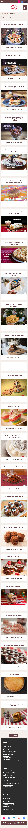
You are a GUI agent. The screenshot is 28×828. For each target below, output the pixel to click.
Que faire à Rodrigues (7, 786)
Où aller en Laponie (7, 746)
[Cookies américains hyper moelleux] (14, 67)
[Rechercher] (2, 1)
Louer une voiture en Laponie (9, 751)
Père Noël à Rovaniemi (8, 754)
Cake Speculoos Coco (14, 365)
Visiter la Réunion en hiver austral (10, 810)
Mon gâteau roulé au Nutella (14, 586)
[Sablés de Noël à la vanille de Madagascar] (14, 316)
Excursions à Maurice (7, 775)
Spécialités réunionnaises (8, 803)
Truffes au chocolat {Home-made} (14, 467)
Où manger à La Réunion (8, 804)
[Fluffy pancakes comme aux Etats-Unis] (14, 98)
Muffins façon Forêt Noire (14, 557)
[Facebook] (22, 1)
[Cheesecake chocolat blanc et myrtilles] (14, 162)
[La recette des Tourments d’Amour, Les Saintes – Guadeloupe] (14, 193)
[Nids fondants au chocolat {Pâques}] (14, 655)
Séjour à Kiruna (6, 756)
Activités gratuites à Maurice (9, 777)
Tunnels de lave (6, 807)
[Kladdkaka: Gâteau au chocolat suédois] (14, 285)
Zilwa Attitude (6, 781)
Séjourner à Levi (6, 759)
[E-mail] (25, 1)
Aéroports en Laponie (7, 748)
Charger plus (14, 735)
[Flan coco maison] (14, 685)
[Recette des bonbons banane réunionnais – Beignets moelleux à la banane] (14, 131)
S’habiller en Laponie (7, 749)
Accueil (3, 13)
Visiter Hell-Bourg (6, 801)
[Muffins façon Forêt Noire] (14, 567)
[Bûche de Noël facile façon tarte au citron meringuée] (14, 224)
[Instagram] (19, 1)
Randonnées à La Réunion (8, 799)
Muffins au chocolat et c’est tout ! (14, 527)
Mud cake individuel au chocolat (14, 335)
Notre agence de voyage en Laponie (11, 760)
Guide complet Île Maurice (8, 770)
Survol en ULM (6, 806)
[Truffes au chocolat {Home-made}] (14, 477)
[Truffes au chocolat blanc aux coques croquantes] (14, 448)
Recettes (8, 13)
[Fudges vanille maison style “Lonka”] (14, 387)
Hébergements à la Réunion (9, 809)
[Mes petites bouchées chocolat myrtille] (14, 508)
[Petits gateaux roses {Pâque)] (14, 626)
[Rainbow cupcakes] (14, 417)
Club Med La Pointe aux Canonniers (11, 783)
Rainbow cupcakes (14, 406)
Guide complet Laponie (8, 745)
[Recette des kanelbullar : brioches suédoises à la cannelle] (14, 36)
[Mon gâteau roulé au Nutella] (14, 597)
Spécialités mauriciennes (8, 778)
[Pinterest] (19, 818)
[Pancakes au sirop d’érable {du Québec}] (14, 716)
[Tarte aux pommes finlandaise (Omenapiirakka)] (14, 254)
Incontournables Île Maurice (9, 772)
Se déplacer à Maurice (8, 774)
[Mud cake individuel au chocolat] (14, 346)
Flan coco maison (14, 674)
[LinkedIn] (14, 818)
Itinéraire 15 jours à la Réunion (9, 798)
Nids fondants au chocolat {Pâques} (14, 645)
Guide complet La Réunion (8, 796)
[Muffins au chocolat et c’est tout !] (14, 538)
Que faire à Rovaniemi (8, 752)
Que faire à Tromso (7, 757)
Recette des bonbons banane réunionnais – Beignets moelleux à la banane (14, 119)
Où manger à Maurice (7, 780)
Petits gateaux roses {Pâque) (14, 615)
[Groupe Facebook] (24, 818)
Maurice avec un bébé (8, 785)
